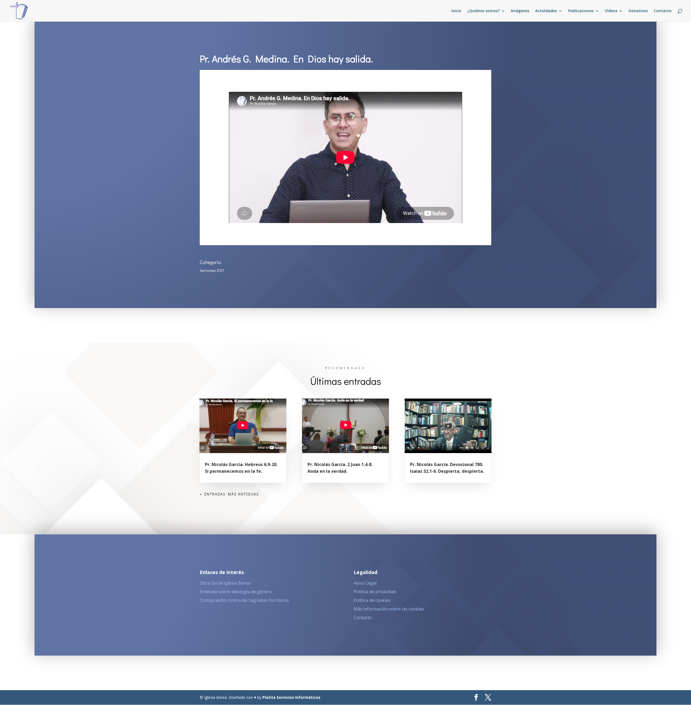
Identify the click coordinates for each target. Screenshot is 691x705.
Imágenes (520, 11)
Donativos (638, 11)
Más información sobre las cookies (389, 609)
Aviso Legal (365, 583)
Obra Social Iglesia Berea (225, 583)
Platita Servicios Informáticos (291, 697)
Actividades (546, 11)
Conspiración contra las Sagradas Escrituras (244, 600)
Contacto (663, 11)
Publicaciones (581, 11)
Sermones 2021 (212, 270)
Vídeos (611, 11)
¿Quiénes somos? (483, 11)
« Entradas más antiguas (229, 494)
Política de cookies (372, 600)
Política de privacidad (375, 592)
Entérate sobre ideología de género (236, 592)
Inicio (456, 11)
